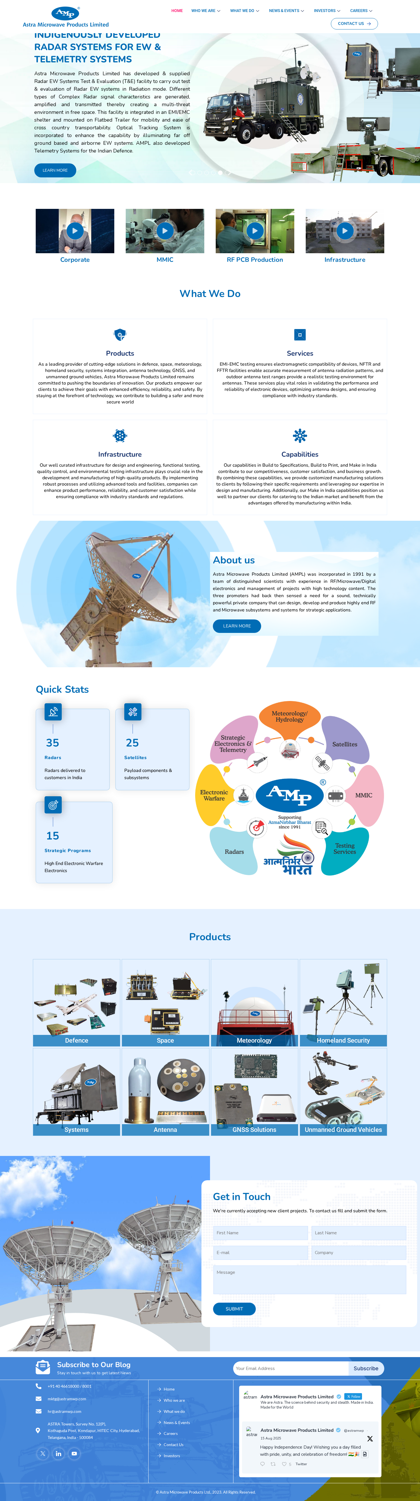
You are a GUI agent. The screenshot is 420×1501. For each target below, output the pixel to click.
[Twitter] (43, 1454)
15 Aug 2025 (271, 1438)
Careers (358, 10)
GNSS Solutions (254, 1129)
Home (177, 10)
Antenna (165, 1129)
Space (165, 1040)
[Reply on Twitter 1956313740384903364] (264, 1464)
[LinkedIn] (58, 1454)
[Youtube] (74, 1454)
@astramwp (354, 1430)
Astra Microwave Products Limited (297, 1430)
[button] (190, 172)
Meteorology (254, 1040)
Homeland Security (343, 1040)
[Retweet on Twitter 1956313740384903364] (275, 1464)
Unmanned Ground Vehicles (343, 1129)
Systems (77, 1129)
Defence (76, 1040)
